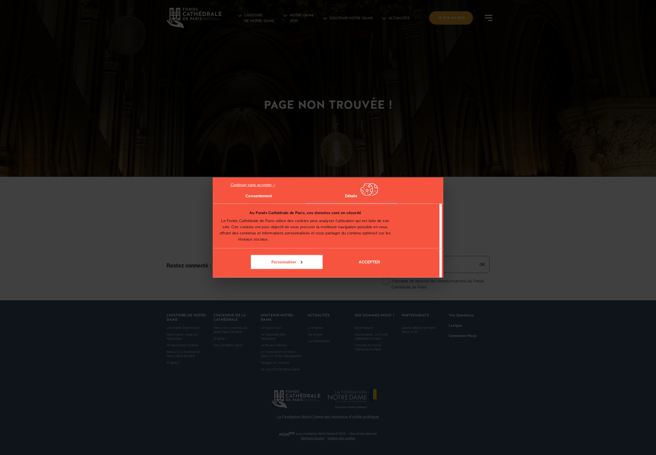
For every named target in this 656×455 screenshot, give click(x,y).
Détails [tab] (351, 196)
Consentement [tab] (258, 196)
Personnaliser (283, 262)
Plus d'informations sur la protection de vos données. (321, 239)
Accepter (369, 262)
